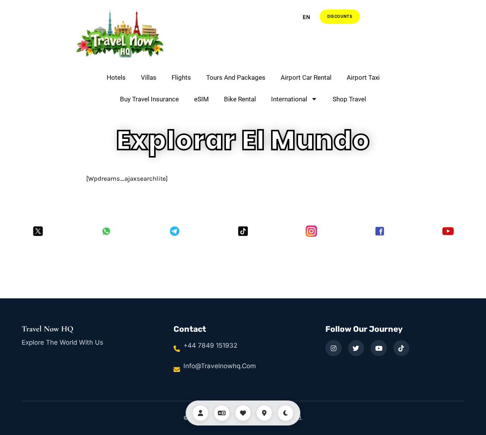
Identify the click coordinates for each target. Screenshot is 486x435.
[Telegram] (174, 231)
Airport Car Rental (306, 77)
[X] (38, 231)
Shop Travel (349, 99)
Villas (148, 77)
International (289, 99)
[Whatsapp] (106, 231)
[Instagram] (311, 231)
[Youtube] (448, 231)
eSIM (201, 99)
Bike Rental (240, 99)
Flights (181, 77)
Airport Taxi (363, 77)
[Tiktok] (243, 231)
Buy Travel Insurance (149, 99)
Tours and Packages (235, 77)
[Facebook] (379, 231)
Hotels (116, 77)
